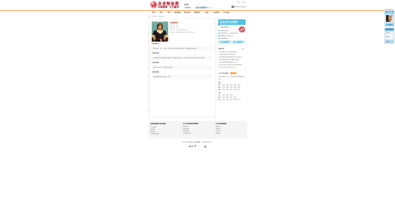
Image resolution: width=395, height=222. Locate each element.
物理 (235, 85)
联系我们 (218, 126)
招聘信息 (218, 129)
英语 (231, 85)
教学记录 (187, 12)
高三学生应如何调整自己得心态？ (228, 62)
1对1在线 (226, 12)
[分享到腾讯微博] (201, 7)
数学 (227, 85)
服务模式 (152, 129)
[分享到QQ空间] (196, 7)
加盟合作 (218, 133)
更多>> (243, 49)
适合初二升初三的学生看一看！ (227, 67)
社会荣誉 (218, 131)
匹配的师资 (186, 129)
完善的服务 (186, 131)
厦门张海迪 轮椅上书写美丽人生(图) (229, 59)
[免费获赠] (227, 22)
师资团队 (197, 12)
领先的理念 (186, 126)
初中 (169, 12)
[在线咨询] (224, 42)
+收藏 (238, 2)
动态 (206, 12)
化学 (239, 85)
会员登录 (216, 12)
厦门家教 (197, 142)
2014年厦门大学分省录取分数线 (227, 52)
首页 (153, 12)
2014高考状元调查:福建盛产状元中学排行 (230, 57)
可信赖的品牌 (186, 133)
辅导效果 (178, 12)
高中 (161, 12)
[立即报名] (238, 42)
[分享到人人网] (203, 7)
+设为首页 (243, 2)
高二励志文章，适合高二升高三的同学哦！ (231, 64)
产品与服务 (153, 127)
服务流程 (152, 131)
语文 (223, 85)
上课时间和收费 (154, 133)
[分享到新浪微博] (199, 7)
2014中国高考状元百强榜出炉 (227, 54)
